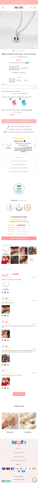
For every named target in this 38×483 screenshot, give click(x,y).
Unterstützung (18, 456)
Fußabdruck (14, 68)
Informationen (19, 452)
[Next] (33, 422)
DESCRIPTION (19, 157)
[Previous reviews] (3, 145)
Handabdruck (23, 68)
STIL (19, 65)
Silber (25, 80)
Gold (12, 80)
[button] (14, 57)
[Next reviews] (35, 145)
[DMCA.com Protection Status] (19, 481)
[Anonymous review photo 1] (6, 309)
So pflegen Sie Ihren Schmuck (19, 171)
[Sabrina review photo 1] (6, 334)
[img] (8, 277)
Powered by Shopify (19, 479)
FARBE (19, 77)
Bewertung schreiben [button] (19, 238)
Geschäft (18, 448)
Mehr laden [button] (19, 394)
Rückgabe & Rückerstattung (19, 168)
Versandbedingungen (19, 164)
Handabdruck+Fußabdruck (19, 72)
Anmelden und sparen (18, 460)
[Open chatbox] (34, 479)
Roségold (19, 80)
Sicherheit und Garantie (19, 161)
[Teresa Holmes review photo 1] (6, 286)
